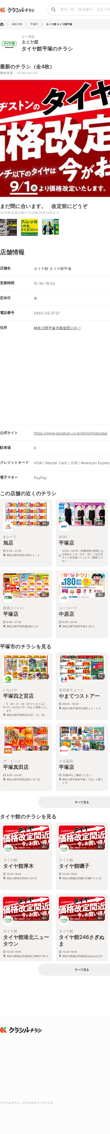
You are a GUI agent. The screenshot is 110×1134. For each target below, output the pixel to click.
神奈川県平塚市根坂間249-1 (57, 328)
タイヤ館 (29, 41)
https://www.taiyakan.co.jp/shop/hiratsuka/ (71, 433)
